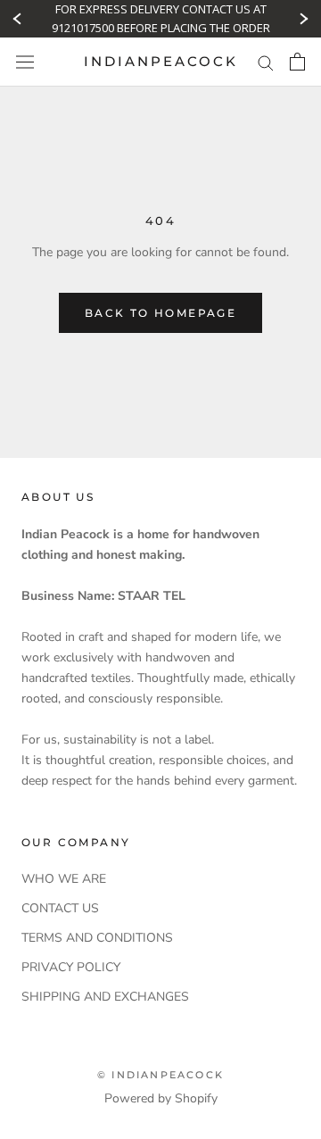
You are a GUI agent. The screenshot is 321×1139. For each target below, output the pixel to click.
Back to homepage (160, 313)
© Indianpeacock (160, 1074)
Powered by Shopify (161, 1098)
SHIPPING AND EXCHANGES (105, 996)
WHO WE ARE (63, 878)
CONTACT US (60, 908)
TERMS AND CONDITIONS (97, 937)
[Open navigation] (25, 62)
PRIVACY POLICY (70, 967)
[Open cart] (297, 62)
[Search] (266, 62)
